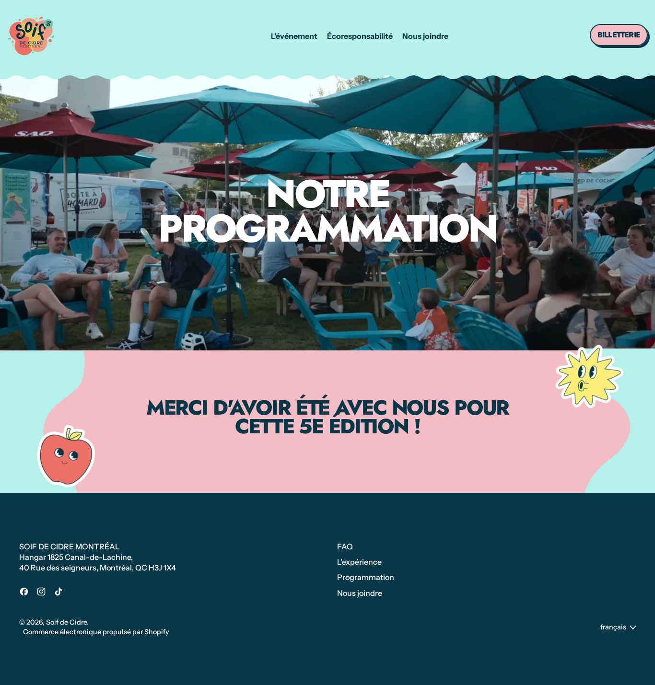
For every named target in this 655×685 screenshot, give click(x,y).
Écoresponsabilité (360, 36)
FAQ (345, 546)
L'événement (294, 36)
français (613, 627)
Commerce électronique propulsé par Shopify (96, 631)
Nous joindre (425, 36)
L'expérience (359, 562)
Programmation (365, 577)
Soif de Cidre (66, 622)
